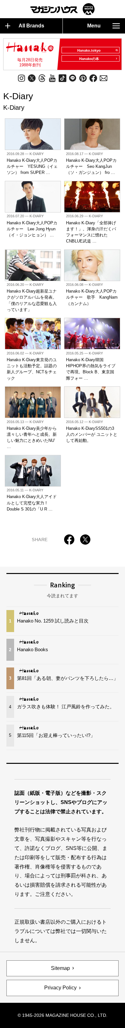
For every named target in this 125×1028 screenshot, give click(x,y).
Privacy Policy (60, 987)
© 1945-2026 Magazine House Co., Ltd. (62, 1015)
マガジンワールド (62, 9)
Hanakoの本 (89, 59)
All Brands (31, 25)
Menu (94, 25)
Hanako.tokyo (89, 50)
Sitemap (60, 968)
